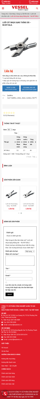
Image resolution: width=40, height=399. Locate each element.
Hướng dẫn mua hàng (8, 359)
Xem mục (9, 130)
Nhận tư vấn (11, 87)
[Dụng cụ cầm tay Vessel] (20, 8)
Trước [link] (29, 157)
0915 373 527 (33, 3)
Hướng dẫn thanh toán (8, 362)
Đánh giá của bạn (12, 251)
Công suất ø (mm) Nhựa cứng (25, 142)
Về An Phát (5, 351)
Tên (7, 268)
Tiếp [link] (33, 157)
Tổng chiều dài (31, 142)
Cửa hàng (12, 14)
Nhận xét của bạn (12, 254)
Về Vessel (4, 348)
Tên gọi (6, 142)
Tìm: (15, 133)
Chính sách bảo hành (8, 377)
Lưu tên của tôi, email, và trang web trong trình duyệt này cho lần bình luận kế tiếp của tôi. (19, 287)
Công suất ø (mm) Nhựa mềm (19, 142)
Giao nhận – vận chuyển (9, 366)
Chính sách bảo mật (7, 384)
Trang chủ (4, 14)
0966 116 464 (6, 3)
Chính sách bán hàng (8, 373)
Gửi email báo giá (29, 87)
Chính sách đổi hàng (7, 380)
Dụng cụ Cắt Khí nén (23, 14)
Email (8, 275)
